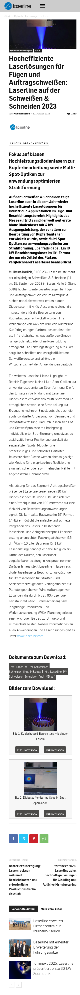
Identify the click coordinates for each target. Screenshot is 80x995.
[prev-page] (11, 985)
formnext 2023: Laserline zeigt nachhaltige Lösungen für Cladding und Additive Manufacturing (59, 875)
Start (7, 16)
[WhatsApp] (44, 838)
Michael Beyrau (22, 113)
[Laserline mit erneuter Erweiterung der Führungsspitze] (20, 948)
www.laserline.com (30, 636)
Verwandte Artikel (23, 909)
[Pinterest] (33, 838)
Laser (46, 16)
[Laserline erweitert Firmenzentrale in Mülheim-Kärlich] (20, 924)
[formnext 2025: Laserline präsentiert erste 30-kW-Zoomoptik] (20, 970)
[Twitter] (23, 838)
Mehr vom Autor (51, 909)
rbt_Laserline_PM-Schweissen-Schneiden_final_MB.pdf (38, 674)
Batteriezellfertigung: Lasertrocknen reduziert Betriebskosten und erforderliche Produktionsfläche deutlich (25, 880)
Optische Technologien (26, 16)
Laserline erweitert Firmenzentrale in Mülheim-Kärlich (48, 925)
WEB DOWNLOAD (55, 749)
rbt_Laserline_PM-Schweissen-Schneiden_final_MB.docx (29, 669)
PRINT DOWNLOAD (27, 749)
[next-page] (19, 985)
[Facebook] (13, 838)
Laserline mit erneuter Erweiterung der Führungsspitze (50, 946)
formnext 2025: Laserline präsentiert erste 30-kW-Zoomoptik (53, 968)
